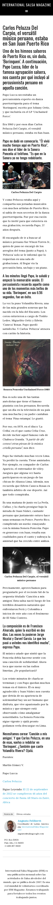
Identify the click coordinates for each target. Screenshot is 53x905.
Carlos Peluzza (12, 781)
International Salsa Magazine (26, 4)
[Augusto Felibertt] (10, 831)
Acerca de (8, 814)
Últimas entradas (23, 814)
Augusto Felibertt (29, 820)
